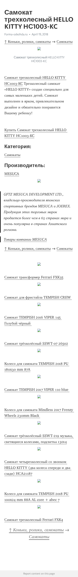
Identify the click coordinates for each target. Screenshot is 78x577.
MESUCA (11, 173)
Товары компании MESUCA (25, 239)
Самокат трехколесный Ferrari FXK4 (33, 519)
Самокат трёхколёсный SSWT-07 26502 (36, 343)
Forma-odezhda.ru (16, 34)
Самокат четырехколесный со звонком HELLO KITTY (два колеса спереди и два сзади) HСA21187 (37, 467)
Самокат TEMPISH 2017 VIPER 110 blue (36, 389)
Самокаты (65, 41)
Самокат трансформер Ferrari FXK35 (33, 277)
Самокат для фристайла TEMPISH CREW (38, 297)
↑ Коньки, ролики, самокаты (27, 41)
